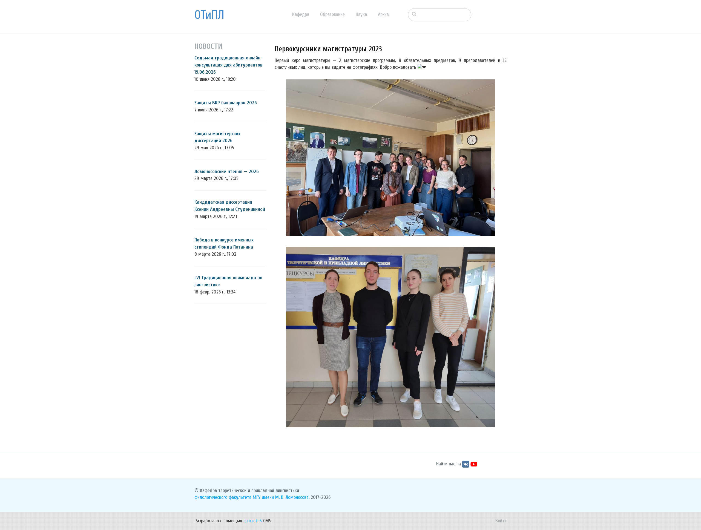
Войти (501, 521)
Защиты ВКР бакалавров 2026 (225, 103)
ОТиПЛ (209, 15)
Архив (383, 14)
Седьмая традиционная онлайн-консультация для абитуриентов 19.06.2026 (228, 65)
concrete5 (252, 521)
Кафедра (300, 14)
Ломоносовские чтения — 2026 (226, 171)
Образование (332, 14)
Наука (361, 14)
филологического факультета (222, 497)
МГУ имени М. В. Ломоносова (281, 497)
